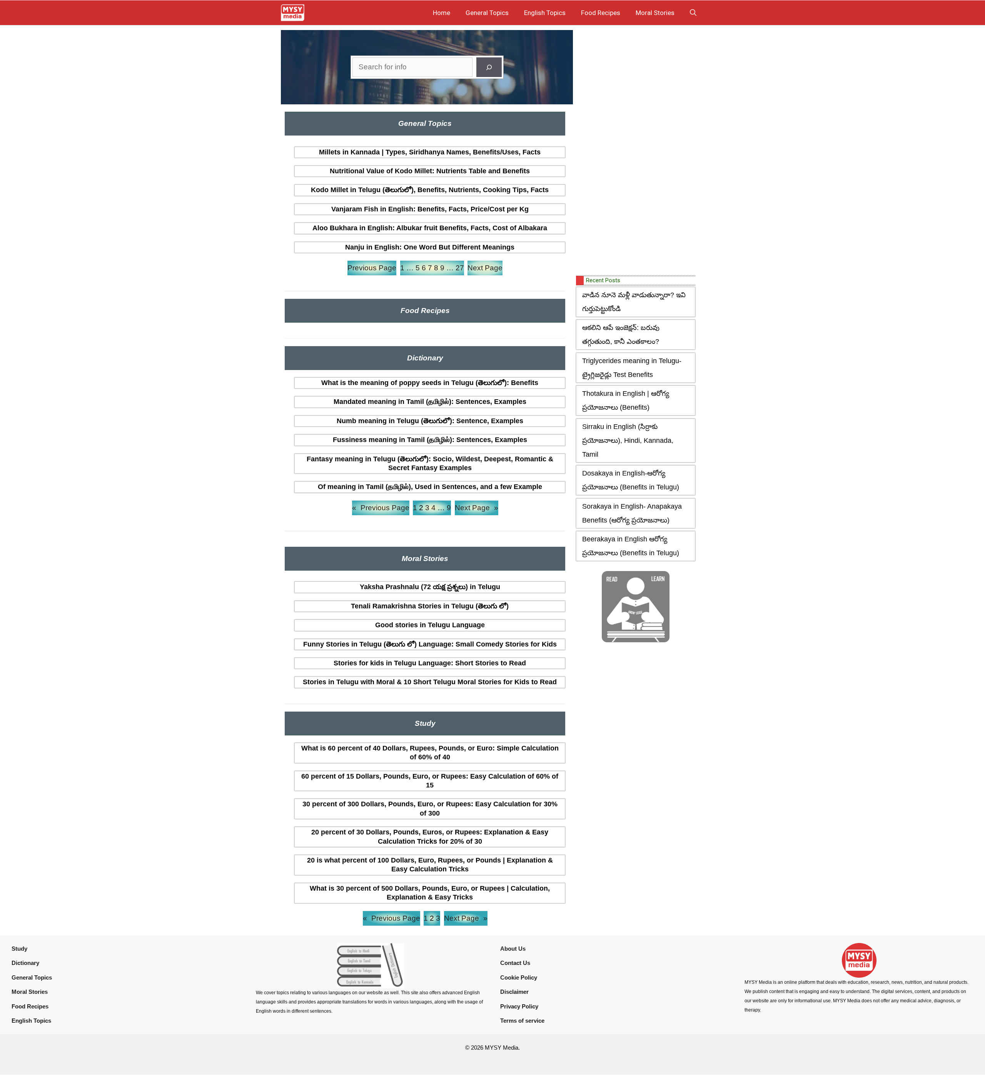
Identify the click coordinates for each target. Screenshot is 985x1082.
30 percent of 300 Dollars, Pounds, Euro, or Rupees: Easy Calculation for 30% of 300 (430, 808)
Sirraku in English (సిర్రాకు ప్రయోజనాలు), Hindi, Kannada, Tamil (627, 440)
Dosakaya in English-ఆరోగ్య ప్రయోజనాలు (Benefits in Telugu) (630, 480)
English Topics (545, 13)
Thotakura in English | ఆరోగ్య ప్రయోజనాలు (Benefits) (625, 400)
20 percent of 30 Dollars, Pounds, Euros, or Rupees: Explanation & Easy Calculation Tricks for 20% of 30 (429, 836)
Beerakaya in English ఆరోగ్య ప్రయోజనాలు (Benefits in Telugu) (630, 546)
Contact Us (515, 963)
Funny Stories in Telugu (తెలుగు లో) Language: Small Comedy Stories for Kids (430, 644)
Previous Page (371, 268)
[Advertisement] (633, 151)
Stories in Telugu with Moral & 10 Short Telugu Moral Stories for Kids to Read (430, 682)
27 (460, 268)
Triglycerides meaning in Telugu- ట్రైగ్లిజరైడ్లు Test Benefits (631, 368)
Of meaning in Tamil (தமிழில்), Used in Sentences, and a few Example (430, 487)
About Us (513, 948)
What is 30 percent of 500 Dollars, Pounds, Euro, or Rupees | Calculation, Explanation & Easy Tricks (430, 892)
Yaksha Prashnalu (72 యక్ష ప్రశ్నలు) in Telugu (430, 587)
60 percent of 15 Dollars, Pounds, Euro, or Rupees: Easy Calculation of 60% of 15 (429, 780)
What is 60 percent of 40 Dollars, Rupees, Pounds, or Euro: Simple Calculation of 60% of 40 (430, 752)
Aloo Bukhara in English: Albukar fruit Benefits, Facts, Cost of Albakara (429, 228)
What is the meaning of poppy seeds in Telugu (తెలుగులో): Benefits (429, 383)
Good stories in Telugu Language (430, 625)
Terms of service (522, 1020)
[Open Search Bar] (693, 12)
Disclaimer (514, 991)
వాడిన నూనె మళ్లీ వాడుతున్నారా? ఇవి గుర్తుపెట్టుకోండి (634, 302)
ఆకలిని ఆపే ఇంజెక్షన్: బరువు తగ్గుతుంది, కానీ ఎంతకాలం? (620, 334)
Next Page (485, 268)
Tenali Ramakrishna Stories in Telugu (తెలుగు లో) (430, 606)
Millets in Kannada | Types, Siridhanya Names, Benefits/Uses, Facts (430, 152)
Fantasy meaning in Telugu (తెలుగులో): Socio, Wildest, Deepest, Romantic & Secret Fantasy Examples (430, 463)
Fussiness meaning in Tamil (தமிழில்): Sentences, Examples (430, 440)
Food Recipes (600, 13)
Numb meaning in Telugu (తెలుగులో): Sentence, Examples (430, 421)
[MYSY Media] (292, 12)
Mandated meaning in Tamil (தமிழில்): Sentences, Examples (430, 401)
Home (441, 13)
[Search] (489, 67)
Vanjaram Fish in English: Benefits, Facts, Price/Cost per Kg (430, 209)
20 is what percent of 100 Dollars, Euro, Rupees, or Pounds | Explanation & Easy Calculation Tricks (430, 864)
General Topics (487, 13)
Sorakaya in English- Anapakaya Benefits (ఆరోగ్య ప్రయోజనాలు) (632, 513)
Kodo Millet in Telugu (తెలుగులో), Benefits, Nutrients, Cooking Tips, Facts (430, 190)
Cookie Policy (518, 977)
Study (19, 948)
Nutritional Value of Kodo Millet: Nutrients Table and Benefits (430, 171)
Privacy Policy (519, 1006)
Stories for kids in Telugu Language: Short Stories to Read (430, 663)
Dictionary (25, 963)
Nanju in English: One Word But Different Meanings (429, 247)
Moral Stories (655, 13)
